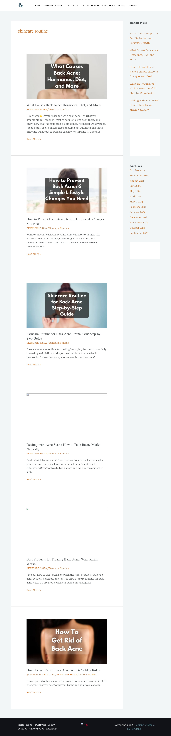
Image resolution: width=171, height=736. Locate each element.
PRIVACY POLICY (36, 729)
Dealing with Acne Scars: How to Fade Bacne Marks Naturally (63, 446)
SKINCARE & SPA (91, 6)
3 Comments (34, 674)
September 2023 (139, 233)
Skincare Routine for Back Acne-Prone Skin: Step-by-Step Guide (64, 335)
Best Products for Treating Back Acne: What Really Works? (62, 561)
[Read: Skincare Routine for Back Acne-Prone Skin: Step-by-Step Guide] (67, 305)
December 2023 (138, 217)
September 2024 (139, 175)
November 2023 (139, 222)
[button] (154, 6)
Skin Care (49, 674)
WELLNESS (73, 6)
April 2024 (135, 196)
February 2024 (138, 206)
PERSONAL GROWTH (52, 6)
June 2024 (135, 186)
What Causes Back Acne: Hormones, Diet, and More (64, 104)
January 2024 (137, 212)
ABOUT (121, 6)
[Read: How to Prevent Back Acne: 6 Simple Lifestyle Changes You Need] (67, 190)
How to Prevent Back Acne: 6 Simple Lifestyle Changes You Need (65, 221)
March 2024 (136, 201)
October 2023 (137, 227)
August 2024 (137, 180)
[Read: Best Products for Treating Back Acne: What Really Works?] (67, 530)
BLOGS (29, 725)
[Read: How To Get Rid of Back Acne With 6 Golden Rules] (67, 641)
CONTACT (132, 6)
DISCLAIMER (51, 729)
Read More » (34, 139)
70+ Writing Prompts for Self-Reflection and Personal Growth (144, 38)
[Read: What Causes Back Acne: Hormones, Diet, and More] (67, 76)
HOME (37, 6)
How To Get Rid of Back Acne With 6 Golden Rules (63, 670)
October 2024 (137, 170)
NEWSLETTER (108, 6)
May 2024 (135, 191)
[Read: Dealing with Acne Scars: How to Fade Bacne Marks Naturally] (67, 415)
